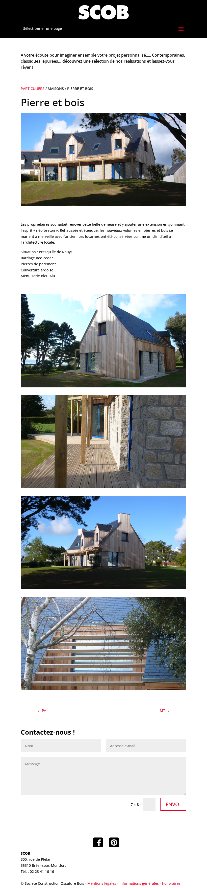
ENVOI (173, 804)
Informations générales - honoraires (149, 883)
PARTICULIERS (33, 88)
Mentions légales (101, 883)
